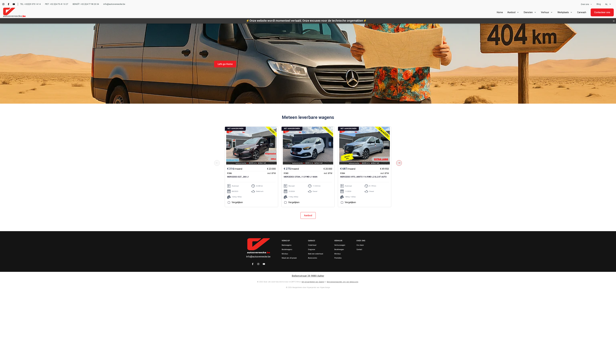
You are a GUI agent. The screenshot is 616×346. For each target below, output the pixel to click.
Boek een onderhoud (315, 254)
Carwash (581, 12)
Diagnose (311, 250)
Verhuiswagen (339, 245)
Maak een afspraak (289, 258)
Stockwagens (286, 245)
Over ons (585, 4)
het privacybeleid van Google (313, 282)
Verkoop (286, 241)
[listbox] (586, 4)
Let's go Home (225, 64)
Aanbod (308, 215)
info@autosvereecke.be (114, 4)
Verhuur (545, 12)
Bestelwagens (287, 250)
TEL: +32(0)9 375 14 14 (30, 4)
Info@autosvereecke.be (258, 256)
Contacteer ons (602, 12)
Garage (311, 241)
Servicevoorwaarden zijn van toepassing (342, 282)
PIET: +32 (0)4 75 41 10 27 (56, 4)
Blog (599, 4)
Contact (359, 250)
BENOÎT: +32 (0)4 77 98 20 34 (86, 4)
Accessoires (312, 258)
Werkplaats (563, 12)
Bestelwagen (339, 250)
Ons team (360, 245)
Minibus (285, 254)
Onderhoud (312, 245)
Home (500, 12)
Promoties (338, 258)
